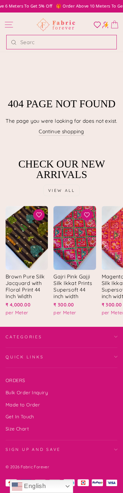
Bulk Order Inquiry (27, 393)
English (34, 485)
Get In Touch (20, 417)
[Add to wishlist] (39, 215)
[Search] (13, 42)
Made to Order (23, 405)
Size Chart (17, 429)
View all (61, 190)
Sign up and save (33, 449)
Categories (24, 336)
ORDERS (15, 380)
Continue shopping (61, 131)
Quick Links (25, 356)
